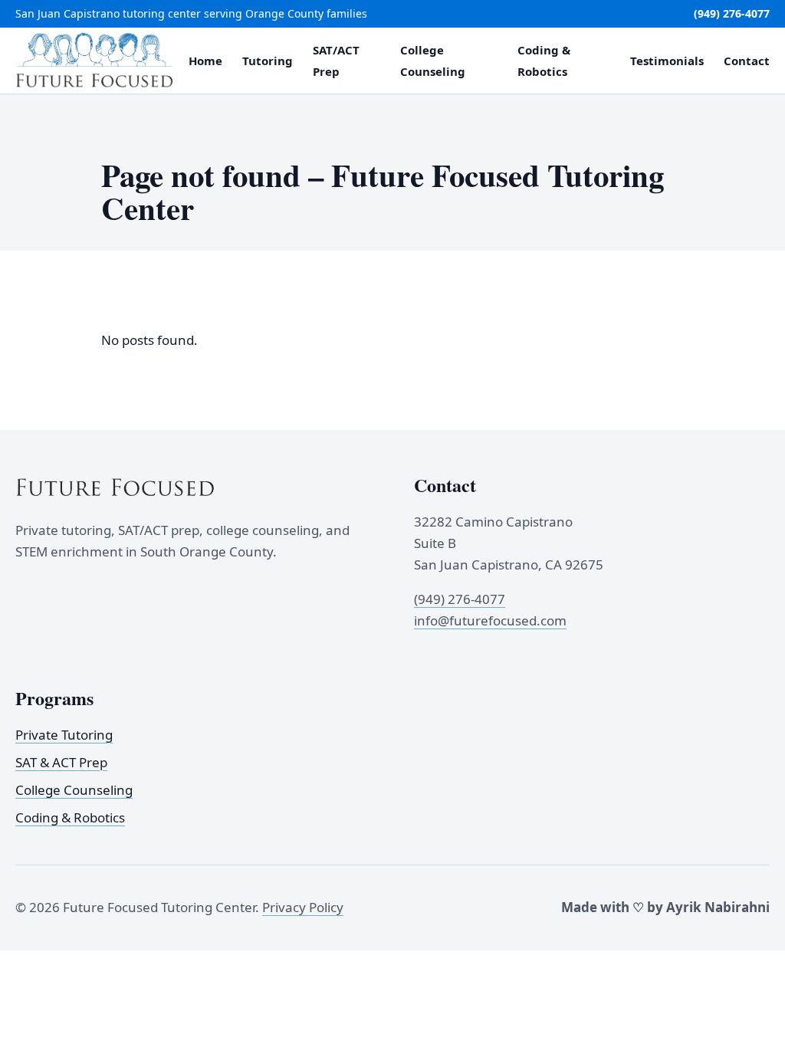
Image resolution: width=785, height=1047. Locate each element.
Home (205, 60)
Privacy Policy (302, 907)
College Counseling (74, 789)
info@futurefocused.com (490, 620)
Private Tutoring (64, 734)
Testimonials (667, 60)
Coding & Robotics (70, 816)
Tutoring (267, 60)
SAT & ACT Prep (61, 761)
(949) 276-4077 (732, 13)
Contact (747, 60)
